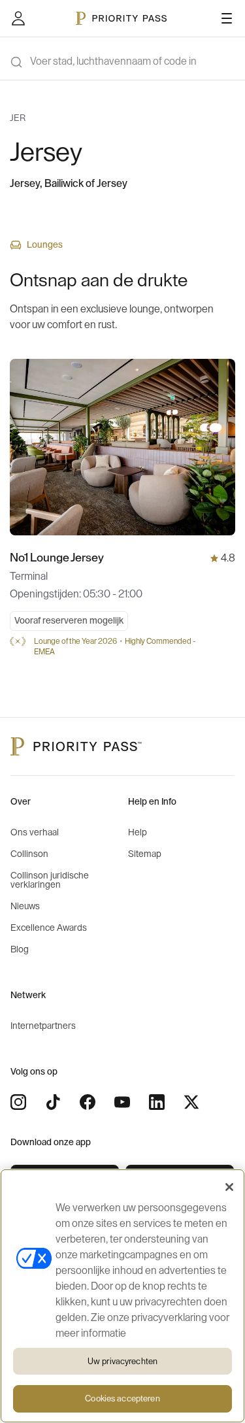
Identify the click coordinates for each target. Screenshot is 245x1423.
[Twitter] (191, 1102)
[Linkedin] (157, 1102)
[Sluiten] (229, 1187)
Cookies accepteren (122, 1398)
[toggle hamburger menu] (227, 18)
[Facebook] (87, 1102)
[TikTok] (53, 1102)
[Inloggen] (18, 18)
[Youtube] (122, 1102)
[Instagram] (18, 1102)
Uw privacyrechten (122, 1361)
